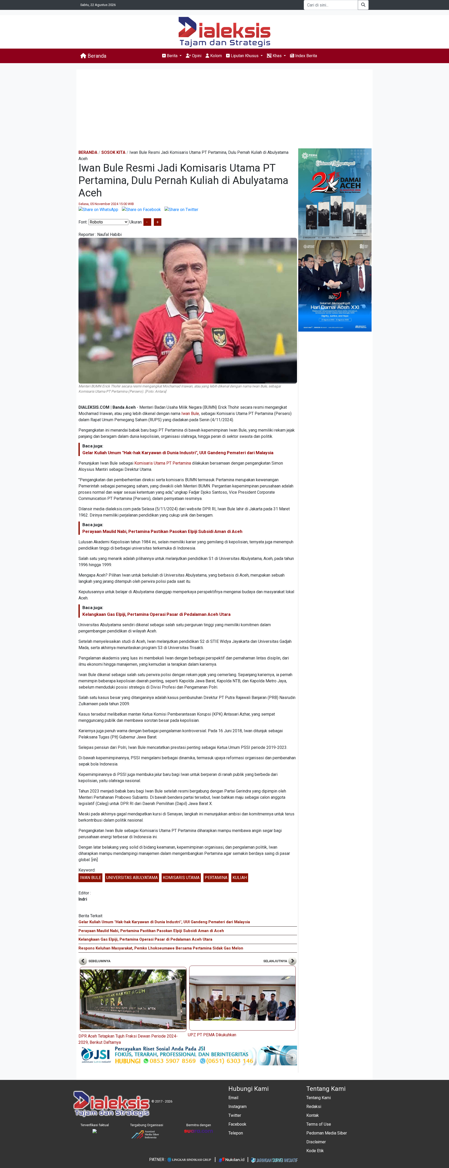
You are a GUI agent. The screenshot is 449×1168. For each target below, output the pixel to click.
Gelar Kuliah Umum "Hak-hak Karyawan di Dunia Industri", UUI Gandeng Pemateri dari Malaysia (177, 452)
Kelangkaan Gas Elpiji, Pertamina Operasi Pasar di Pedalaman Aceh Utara (156, 614)
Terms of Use (318, 1124)
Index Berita (305, 55)
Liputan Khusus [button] (245, 55)
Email (233, 1097)
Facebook (237, 1124)
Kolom (215, 55)
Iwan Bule (190, 413)
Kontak (312, 1115)
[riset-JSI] (187, 1055)
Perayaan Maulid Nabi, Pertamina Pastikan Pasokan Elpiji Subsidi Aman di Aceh (162, 531)
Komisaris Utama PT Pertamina (162, 463)
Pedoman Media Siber (326, 1133)
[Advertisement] (224, 109)
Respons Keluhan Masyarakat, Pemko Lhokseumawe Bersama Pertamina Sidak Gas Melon (160, 948)
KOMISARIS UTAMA (181, 877)
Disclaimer (316, 1141)
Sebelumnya (99, 961)
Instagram (237, 1106)
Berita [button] (172, 55)
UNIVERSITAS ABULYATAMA (132, 877)
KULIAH (240, 877)
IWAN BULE (90, 877)
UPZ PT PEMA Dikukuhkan (212, 1034)
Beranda (96, 56)
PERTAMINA (216, 877)
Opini (196, 55)
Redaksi (313, 1106)
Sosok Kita (113, 152)
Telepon (235, 1133)
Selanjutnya (275, 961)
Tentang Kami (318, 1097)
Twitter (234, 1115)
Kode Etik (315, 1150)
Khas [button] (277, 55)
